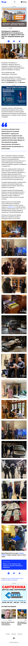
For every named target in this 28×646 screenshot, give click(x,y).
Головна (8, 634)
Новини (10, 28)
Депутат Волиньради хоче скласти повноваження (7, 623)
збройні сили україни (12, 580)
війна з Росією (19, 578)
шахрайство (10, 207)
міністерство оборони (11, 578)
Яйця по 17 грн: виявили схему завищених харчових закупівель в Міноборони (13, 565)
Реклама (13, 634)
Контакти (19, 634)
